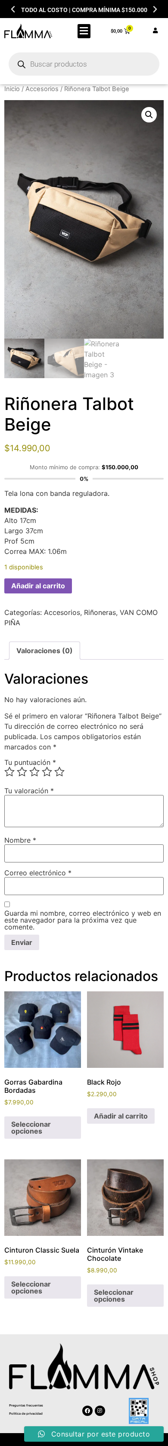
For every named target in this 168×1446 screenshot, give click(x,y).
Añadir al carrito (38, 585)
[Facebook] (87, 1411)
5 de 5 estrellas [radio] (59, 772)
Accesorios (42, 89)
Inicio (12, 89)
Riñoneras (100, 612)
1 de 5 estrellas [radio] (9, 772)
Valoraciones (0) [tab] (44, 650)
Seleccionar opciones (31, 1127)
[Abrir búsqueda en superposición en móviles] (84, 64)
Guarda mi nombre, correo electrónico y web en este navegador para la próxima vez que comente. (82, 920)
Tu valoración (29, 790)
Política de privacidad (26, 1413)
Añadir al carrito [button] (121, 1116)
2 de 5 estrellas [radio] (22, 772)
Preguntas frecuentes (26, 1405)
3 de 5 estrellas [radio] (34, 772)
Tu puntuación (30, 762)
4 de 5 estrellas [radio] (47, 772)
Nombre (20, 840)
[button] (13, 9)
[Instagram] (100, 1411)
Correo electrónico (38, 872)
